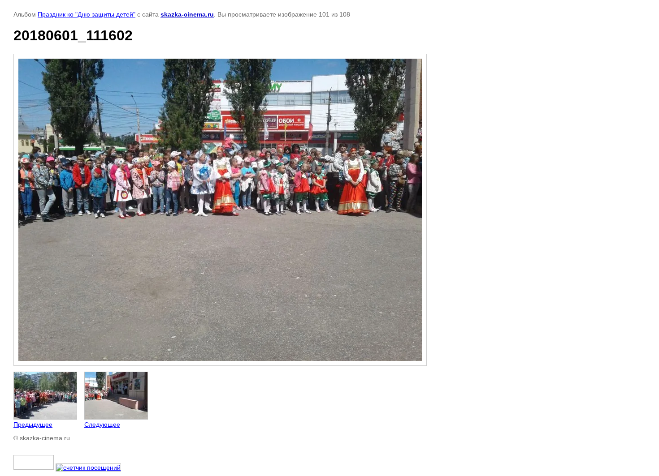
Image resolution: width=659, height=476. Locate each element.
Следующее (102, 424)
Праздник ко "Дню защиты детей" (86, 14)
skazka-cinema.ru (187, 14)
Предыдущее (32, 424)
